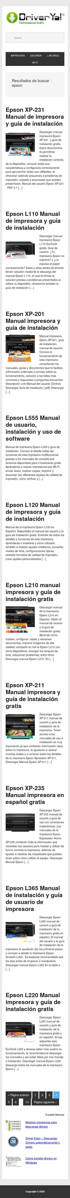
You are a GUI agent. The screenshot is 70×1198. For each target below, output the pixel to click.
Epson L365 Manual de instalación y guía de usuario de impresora (34, 898)
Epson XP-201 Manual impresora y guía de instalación (33, 320)
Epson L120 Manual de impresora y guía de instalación (33, 511)
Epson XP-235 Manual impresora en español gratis (35, 795)
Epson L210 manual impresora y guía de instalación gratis (33, 592)
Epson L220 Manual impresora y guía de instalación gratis (33, 1002)
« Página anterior (18, 1095)
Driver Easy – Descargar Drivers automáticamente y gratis (42, 1142)
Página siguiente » (45, 1102)
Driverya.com (35, 17)
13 (27, 1102)
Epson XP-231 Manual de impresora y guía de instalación (35, 116)
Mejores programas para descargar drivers (41, 1124)
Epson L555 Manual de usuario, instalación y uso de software (33, 427)
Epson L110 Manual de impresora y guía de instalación (33, 220)
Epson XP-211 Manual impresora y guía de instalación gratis (33, 695)
